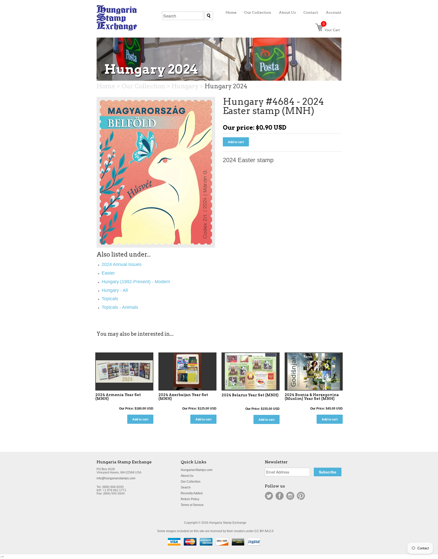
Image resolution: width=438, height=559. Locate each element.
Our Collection (190, 481)
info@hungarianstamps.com (116, 478)
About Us (187, 476)
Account (333, 12)
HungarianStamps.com (196, 470)
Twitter (269, 496)
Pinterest (301, 496)
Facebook (280, 496)
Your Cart (331, 30)
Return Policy (190, 499)
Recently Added (192, 493)
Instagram (290, 496)
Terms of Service (192, 505)
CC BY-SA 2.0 (263, 531)
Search (186, 487)
